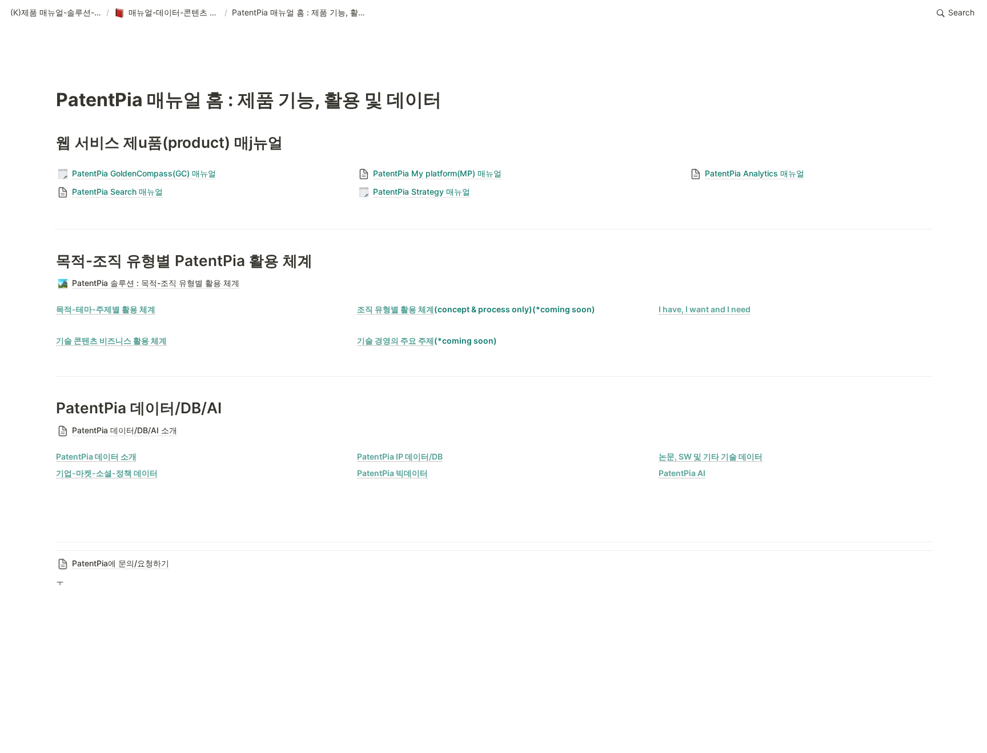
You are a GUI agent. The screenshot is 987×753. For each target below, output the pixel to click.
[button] (56, 13)
